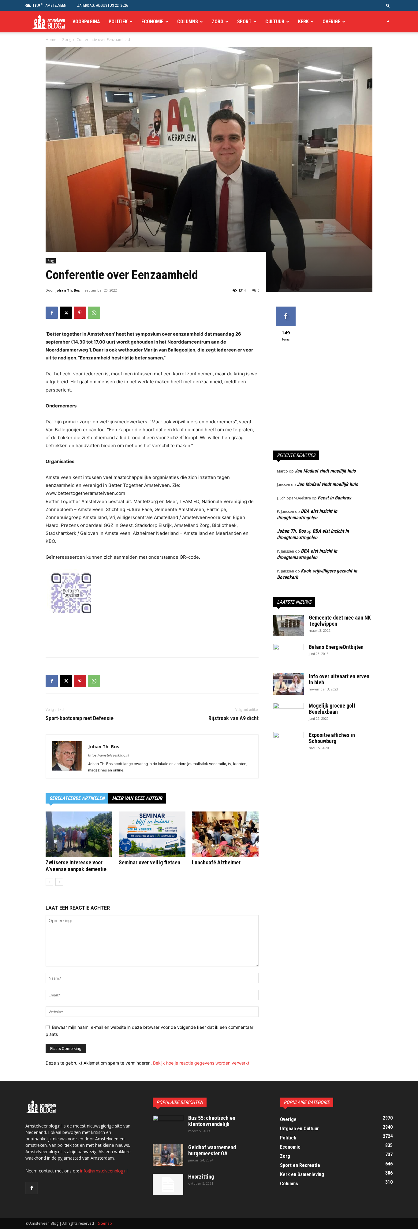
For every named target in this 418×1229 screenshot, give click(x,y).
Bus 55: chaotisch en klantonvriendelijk (211, 1121)
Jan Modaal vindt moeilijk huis (325, 471)
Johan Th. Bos (67, 290)
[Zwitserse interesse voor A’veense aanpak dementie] (79, 834)
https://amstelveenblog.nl (108, 755)
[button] (388, 5)
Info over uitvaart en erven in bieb (339, 679)
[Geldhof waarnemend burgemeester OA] (168, 1155)
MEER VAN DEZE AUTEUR (137, 798)
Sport (244, 21)
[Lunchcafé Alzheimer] (225, 834)
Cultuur (274, 21)
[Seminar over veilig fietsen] (152, 834)
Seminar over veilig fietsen (149, 862)
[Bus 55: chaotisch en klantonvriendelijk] (168, 1125)
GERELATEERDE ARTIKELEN (77, 798)
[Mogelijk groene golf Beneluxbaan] (288, 713)
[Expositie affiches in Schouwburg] (288, 742)
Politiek (118, 21)
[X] (66, 313)
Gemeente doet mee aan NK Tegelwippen (340, 620)
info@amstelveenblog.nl (104, 1171)
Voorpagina (86, 21)
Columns (187, 21)
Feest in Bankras (334, 498)
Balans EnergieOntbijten (336, 647)
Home (51, 39)
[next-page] (59, 882)
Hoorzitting (201, 1176)
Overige (331, 21)
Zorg (217, 21)
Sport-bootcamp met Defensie (80, 718)
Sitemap (105, 1223)
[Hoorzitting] (168, 1184)
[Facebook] (388, 21)
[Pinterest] (80, 313)
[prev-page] (49, 882)
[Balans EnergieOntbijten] (288, 654)
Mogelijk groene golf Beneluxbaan (332, 708)
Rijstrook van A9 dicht (233, 718)
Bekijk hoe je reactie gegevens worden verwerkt (201, 1062)
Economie (152, 21)
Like (285, 309)
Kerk (303, 21)
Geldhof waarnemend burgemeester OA (212, 1150)
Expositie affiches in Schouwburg (332, 738)
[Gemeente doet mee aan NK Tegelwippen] (288, 625)
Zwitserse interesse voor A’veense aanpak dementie (76, 865)
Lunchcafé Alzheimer (216, 862)
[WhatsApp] (94, 313)
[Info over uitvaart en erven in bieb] (288, 684)
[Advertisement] (152, 637)
